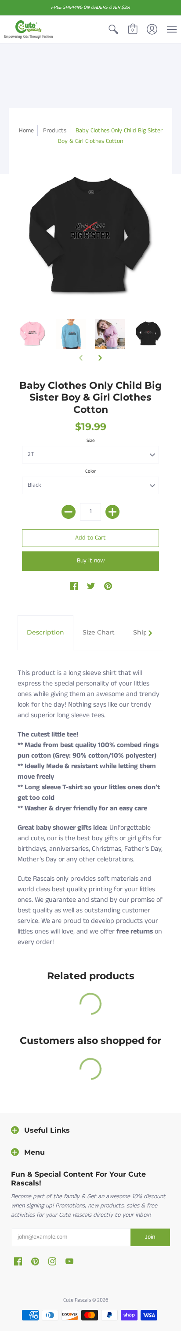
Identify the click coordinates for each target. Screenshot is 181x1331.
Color (90, 471)
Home (26, 130)
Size (91, 440)
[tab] (45, 632)
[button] (113, 29)
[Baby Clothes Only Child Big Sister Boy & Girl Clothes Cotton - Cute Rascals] (32, 334)
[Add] (112, 512)
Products (54, 130)
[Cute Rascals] (28, 29)
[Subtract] (69, 512)
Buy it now (91, 560)
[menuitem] (113, 29)
